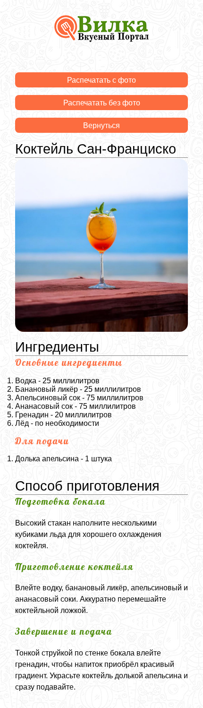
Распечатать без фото (101, 103)
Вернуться (101, 125)
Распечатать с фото (101, 80)
